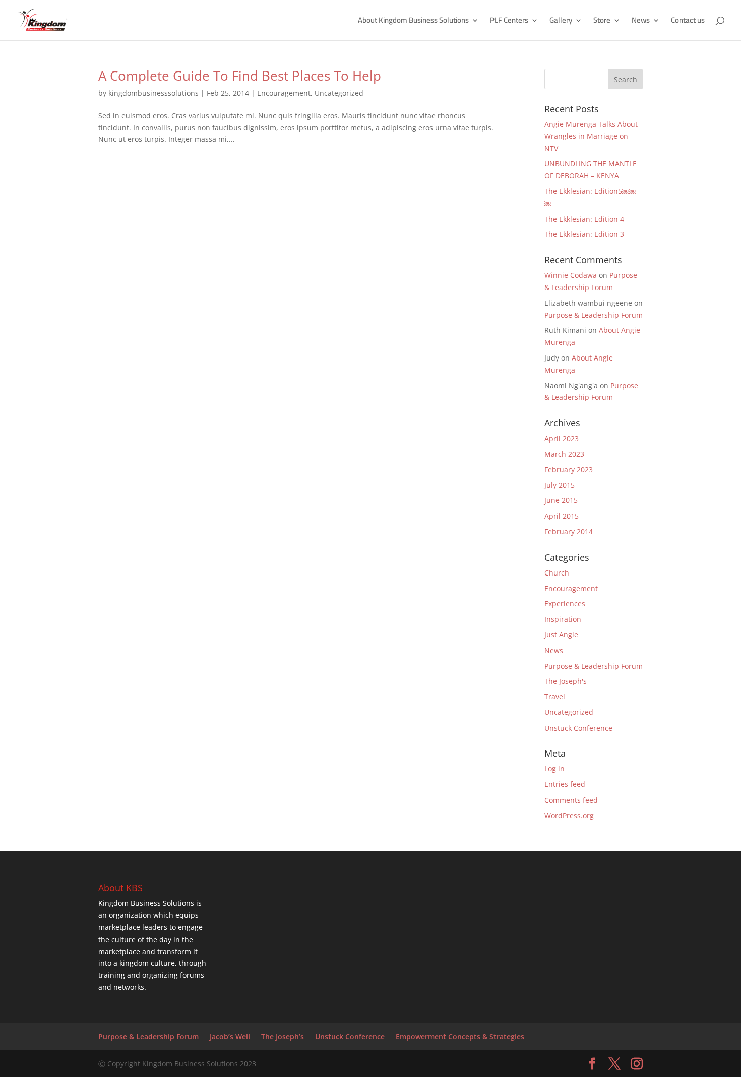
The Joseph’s (282, 1036)
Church (556, 573)
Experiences (564, 603)
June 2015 (561, 500)
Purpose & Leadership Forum (593, 315)
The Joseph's (565, 681)
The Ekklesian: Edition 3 (584, 234)
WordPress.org (569, 815)
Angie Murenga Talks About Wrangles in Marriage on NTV (591, 136)
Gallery (560, 22)
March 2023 (564, 454)
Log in (554, 768)
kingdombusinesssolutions (153, 93)
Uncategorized (339, 93)
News (641, 22)
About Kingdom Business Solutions (413, 22)
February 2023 (568, 469)
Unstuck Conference (578, 728)
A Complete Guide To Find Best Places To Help (239, 75)
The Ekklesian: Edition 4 (584, 219)
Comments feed (571, 800)
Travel (554, 696)
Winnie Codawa (570, 275)
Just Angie (561, 634)
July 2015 (559, 485)
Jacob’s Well (230, 1036)
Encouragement (284, 93)
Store (601, 22)
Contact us (688, 22)
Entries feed (564, 784)
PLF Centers (509, 22)
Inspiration (562, 619)
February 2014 (568, 531)
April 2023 (561, 438)
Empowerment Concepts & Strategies (460, 1036)
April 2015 (561, 516)
